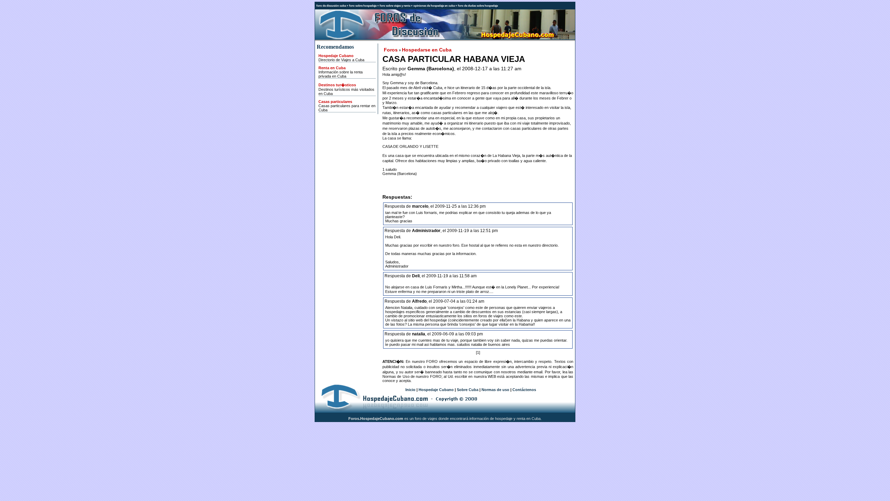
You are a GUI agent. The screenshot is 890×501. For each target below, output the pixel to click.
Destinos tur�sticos (337, 85)
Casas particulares (335, 102)
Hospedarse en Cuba (427, 50)
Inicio (410, 390)
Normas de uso (495, 390)
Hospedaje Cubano (336, 56)
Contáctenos (524, 390)
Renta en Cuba (332, 68)
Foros (391, 50)
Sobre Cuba (467, 390)
